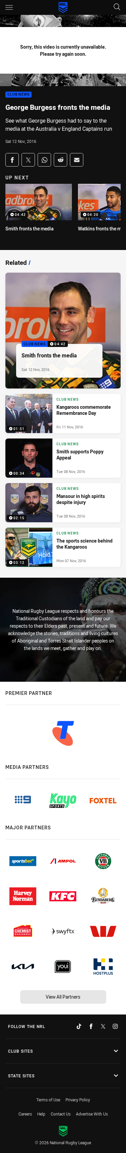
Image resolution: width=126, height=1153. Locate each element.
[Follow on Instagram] (115, 1026)
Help (41, 1114)
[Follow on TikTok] (79, 1026)
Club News (18, 95)
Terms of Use (48, 1099)
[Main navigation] (9, 7)
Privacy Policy (78, 1099)
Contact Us (61, 1114)
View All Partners (63, 997)
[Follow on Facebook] (91, 1026)
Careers (25, 1114)
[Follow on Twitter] (103, 1026)
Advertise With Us (92, 1114)
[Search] (117, 7)
